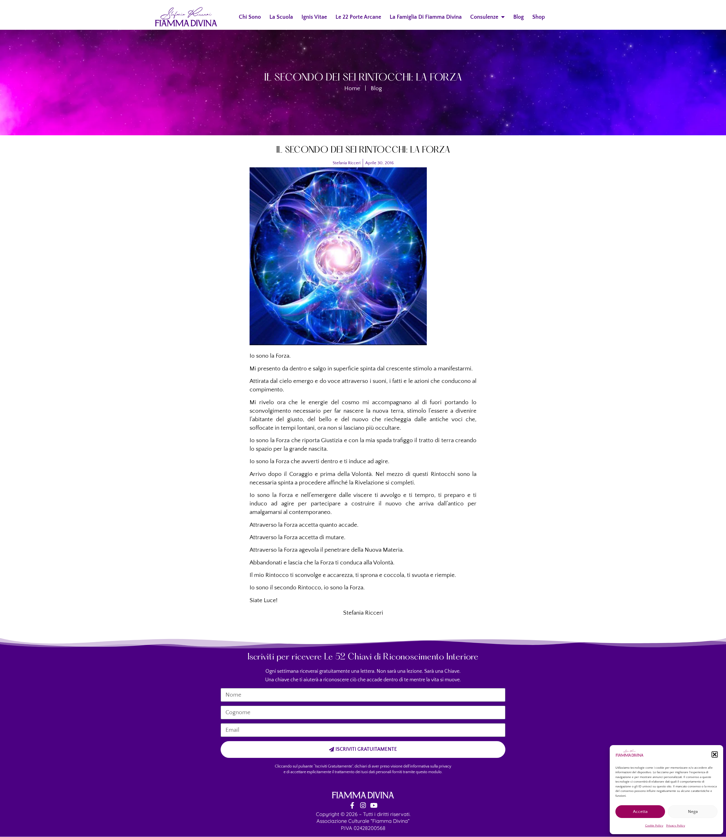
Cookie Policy (654, 825)
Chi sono (250, 17)
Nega (693, 811)
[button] (714, 754)
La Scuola (281, 17)
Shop (538, 17)
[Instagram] (363, 805)
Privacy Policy (675, 825)
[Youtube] (374, 805)
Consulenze (484, 17)
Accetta (640, 811)
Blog (518, 17)
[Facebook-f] (352, 805)
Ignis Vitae (314, 17)
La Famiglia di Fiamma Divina (426, 17)
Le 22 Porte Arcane (358, 17)
